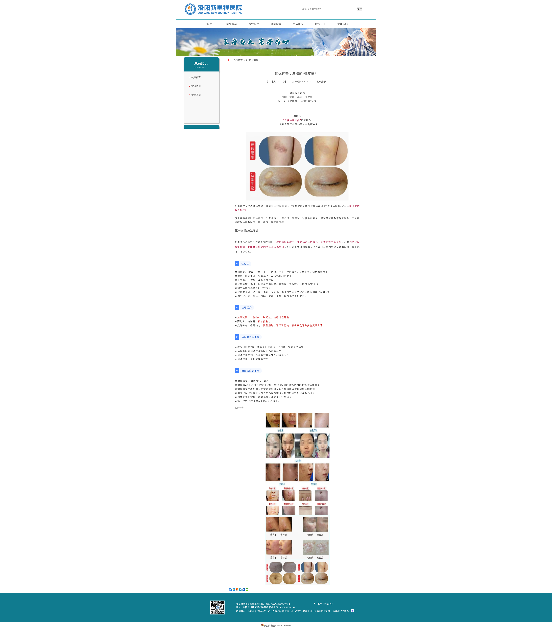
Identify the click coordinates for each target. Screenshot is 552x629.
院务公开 (320, 24)
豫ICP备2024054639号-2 (278, 604)
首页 (245, 60)
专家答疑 (196, 94)
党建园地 (342, 24)
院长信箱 (328, 604)
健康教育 (196, 77)
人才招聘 (318, 604)
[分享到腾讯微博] (240, 589)
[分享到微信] (247, 589)
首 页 (209, 24)
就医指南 (276, 24)
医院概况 (231, 24)
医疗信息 (254, 24)
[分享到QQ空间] (234, 589)
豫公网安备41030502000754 (277, 625)
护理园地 (196, 86)
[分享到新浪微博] (237, 589)
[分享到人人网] (244, 589)
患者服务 (298, 24)
